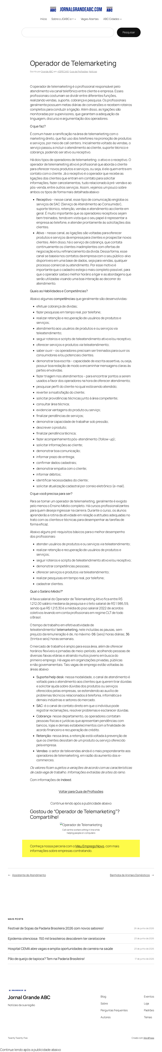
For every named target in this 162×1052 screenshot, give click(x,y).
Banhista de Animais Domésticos (130, 875)
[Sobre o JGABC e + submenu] (75, 19)
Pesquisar (129, 32)
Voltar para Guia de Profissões (81, 791)
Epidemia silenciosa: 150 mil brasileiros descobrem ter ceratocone (56, 938)
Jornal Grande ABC (29, 997)
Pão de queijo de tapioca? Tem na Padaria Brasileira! (46, 959)
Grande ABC (47, 71)
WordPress (148, 1037)
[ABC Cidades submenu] (121, 19)
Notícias (93, 71)
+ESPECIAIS (63, 71)
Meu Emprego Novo (89, 846)
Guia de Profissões (79, 71)
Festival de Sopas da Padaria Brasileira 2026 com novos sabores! (56, 928)
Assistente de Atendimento (29, 875)
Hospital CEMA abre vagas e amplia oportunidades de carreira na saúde (60, 948)
